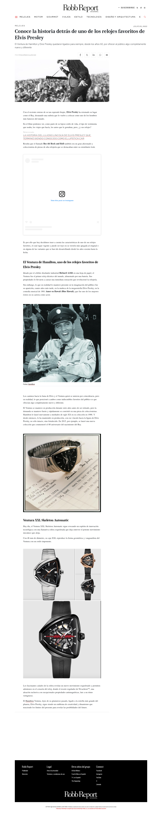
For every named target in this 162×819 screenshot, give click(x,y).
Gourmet (52, 16)
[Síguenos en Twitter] (137, 8)
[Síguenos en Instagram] (144, 8)
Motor (38, 16)
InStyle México (76, 770)
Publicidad (25, 770)
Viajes (66, 16)
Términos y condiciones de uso (56, 774)
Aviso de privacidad (52, 770)
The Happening (76, 781)
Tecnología (94, 16)
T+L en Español (76, 777)
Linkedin (98, 784)
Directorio (25, 774)
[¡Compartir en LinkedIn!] (93, 55)
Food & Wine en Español (79, 774)
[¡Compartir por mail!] (106, 55)
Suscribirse (128, 8)
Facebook (99, 770)
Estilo (78, 16)
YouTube (98, 777)
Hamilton (31, 384)
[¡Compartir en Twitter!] (87, 55)
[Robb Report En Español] (81, 8)
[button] (16, 16)
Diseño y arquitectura (121, 16)
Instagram (99, 774)
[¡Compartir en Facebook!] (80, 55)
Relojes (25, 16)
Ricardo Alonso (27, 55)
